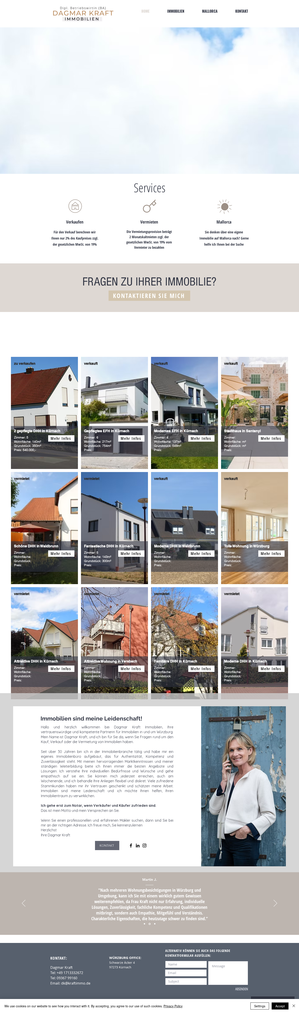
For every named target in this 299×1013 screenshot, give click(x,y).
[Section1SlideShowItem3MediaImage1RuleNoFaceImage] (154, 924)
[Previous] (23, 903)
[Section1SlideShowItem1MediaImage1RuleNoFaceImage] (144, 924)
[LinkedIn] (137, 845)
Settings (259, 1006)
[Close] (293, 1005)
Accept (280, 1006)
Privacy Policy (173, 1006)
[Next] (275, 903)
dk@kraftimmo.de (75, 983)
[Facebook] (131, 845)
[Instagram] (144, 845)
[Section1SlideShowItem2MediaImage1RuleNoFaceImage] (150, 924)
